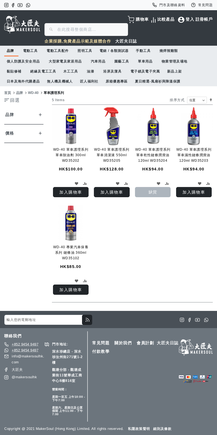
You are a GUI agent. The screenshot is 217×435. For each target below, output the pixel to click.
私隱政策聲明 (139, 429)
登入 (190, 19)
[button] (76, 183)
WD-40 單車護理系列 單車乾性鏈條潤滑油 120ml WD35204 (152, 155)
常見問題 (205, 5)
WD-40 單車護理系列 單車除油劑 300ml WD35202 (70, 155)
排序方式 (177, 100)
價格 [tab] (9, 133)
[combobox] (86, 29)
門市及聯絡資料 (172, 5)
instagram (6, 5)
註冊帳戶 (204, 19)
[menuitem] (11, 51)
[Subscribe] (87, 320)
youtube (20, 5)
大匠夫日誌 (126, 41)
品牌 (19, 93)
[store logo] (22, 24)
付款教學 (101, 351)
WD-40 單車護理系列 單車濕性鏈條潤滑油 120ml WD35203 (193, 155)
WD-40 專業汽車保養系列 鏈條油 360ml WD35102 (70, 252)
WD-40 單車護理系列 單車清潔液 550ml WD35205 (111, 155)
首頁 (7, 93)
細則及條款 (162, 429)
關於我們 (123, 343)
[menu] (108, 66)
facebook (13, 5)
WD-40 (33, 93)
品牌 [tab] (9, 114)
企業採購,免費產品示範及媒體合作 (78, 41)
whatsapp (28, 5)
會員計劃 (145, 343)
